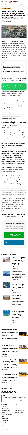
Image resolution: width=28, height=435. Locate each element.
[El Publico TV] (14, 1)
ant (8, 184)
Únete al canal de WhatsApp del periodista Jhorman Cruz (13, 87)
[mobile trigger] (2, 2)
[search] (25, 1)
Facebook (22, 214)
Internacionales (6, 8)
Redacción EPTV (8, 21)
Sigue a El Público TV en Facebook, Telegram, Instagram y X (14, 72)
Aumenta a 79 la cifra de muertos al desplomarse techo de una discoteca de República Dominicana (12, 68)
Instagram (17, 216)
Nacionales (22, 375)
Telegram (8, 216)
